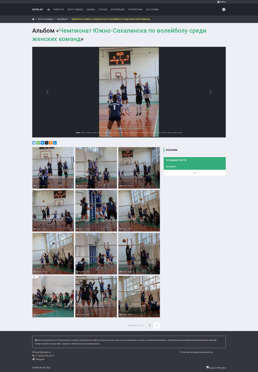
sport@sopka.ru (43, 352)
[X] (46, 143)
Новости (58, 9)
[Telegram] (34, 143)
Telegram (40, 359)
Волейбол (62, 19)
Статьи (103, 9)
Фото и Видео (45, 19)
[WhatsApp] (38, 143)
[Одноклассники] (51, 143)
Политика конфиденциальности (196, 352)
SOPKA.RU (37, 9)
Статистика (135, 9)
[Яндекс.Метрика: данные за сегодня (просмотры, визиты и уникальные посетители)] (216, 368)
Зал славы (152, 9)
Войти (222, 2)
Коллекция (117, 9)
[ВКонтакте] (42, 143)
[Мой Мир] (55, 143)
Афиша (91, 9)
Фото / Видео (75, 9)
